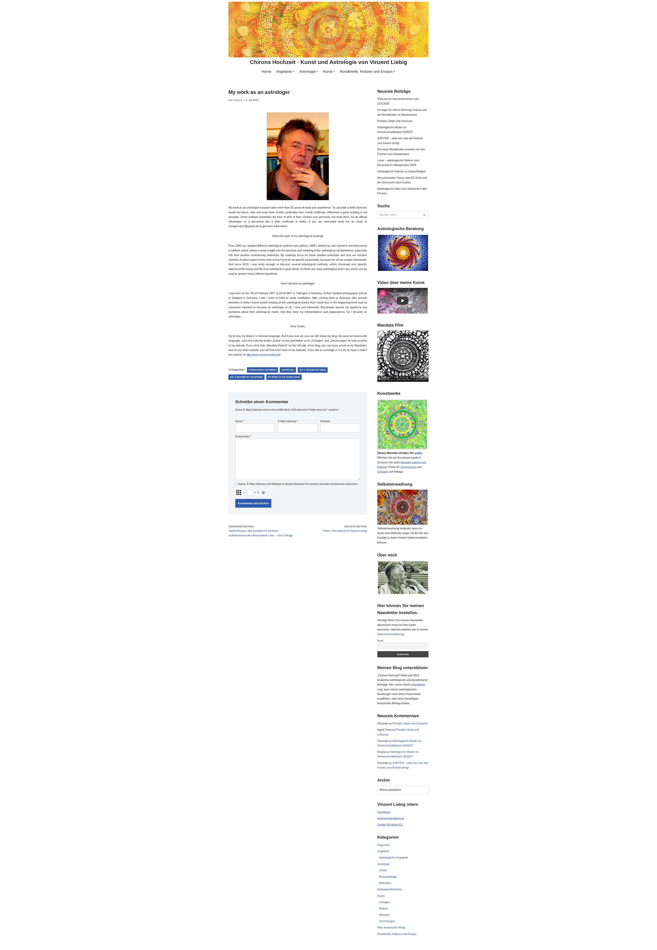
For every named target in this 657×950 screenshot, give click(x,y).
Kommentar (243, 436)
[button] (293, 71)
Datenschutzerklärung (390, 634)
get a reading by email (312, 370)
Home (266, 71)
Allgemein (383, 844)
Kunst (380, 895)
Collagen (382, 471)
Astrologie (383, 864)
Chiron (383, 870)
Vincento (237, 100)
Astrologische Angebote (393, 857)
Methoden (385, 883)
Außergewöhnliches (389, 889)
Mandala (384, 914)
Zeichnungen (408, 467)
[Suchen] (425, 214)
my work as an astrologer (284, 377)
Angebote (383, 851)
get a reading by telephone (246, 377)
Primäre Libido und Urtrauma (394, 121)
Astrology (287, 370)
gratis (418, 453)
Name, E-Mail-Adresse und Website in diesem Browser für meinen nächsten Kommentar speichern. (298, 484)
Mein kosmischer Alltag (391, 927)
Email (380, 640)
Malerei (383, 908)
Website (325, 421)
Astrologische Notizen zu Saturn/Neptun (401, 171)
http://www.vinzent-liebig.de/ (263, 354)
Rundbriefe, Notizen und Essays (396, 934)
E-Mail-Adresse (288, 421)
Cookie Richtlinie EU (390, 824)
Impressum (384, 812)
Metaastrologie (388, 876)
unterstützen (417, 684)
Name (239, 421)
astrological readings (262, 370)
